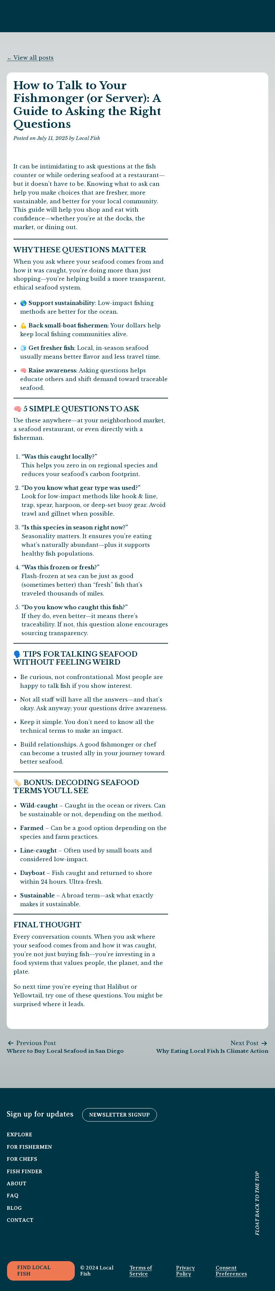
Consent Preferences (231, 1271)
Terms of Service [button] (140, 1271)
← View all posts (30, 57)
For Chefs (22, 1159)
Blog (14, 1208)
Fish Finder (24, 1172)
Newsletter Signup (119, 1115)
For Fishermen (29, 1147)
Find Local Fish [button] (34, 1270)
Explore (19, 1135)
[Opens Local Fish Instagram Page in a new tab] (13, 1237)
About (16, 1184)
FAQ (12, 1196)
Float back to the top (257, 1204)
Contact (20, 1220)
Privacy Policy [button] (185, 1271)
